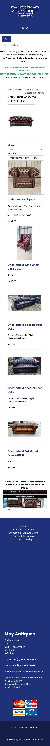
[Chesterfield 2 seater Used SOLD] (24, 365)
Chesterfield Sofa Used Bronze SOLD (23, 453)
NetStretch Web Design (31, 739)
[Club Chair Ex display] (24, 177)
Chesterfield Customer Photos (24, 89)
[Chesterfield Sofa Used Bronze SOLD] (24, 429)
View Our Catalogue (23, 529)
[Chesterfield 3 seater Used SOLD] (24, 302)
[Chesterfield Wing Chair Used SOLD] (24, 242)
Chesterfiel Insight (34, 92)
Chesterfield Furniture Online (23, 532)
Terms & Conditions (23, 536)
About (23, 526)
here (31, 484)
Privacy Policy (25, 539)
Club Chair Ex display (21, 199)
